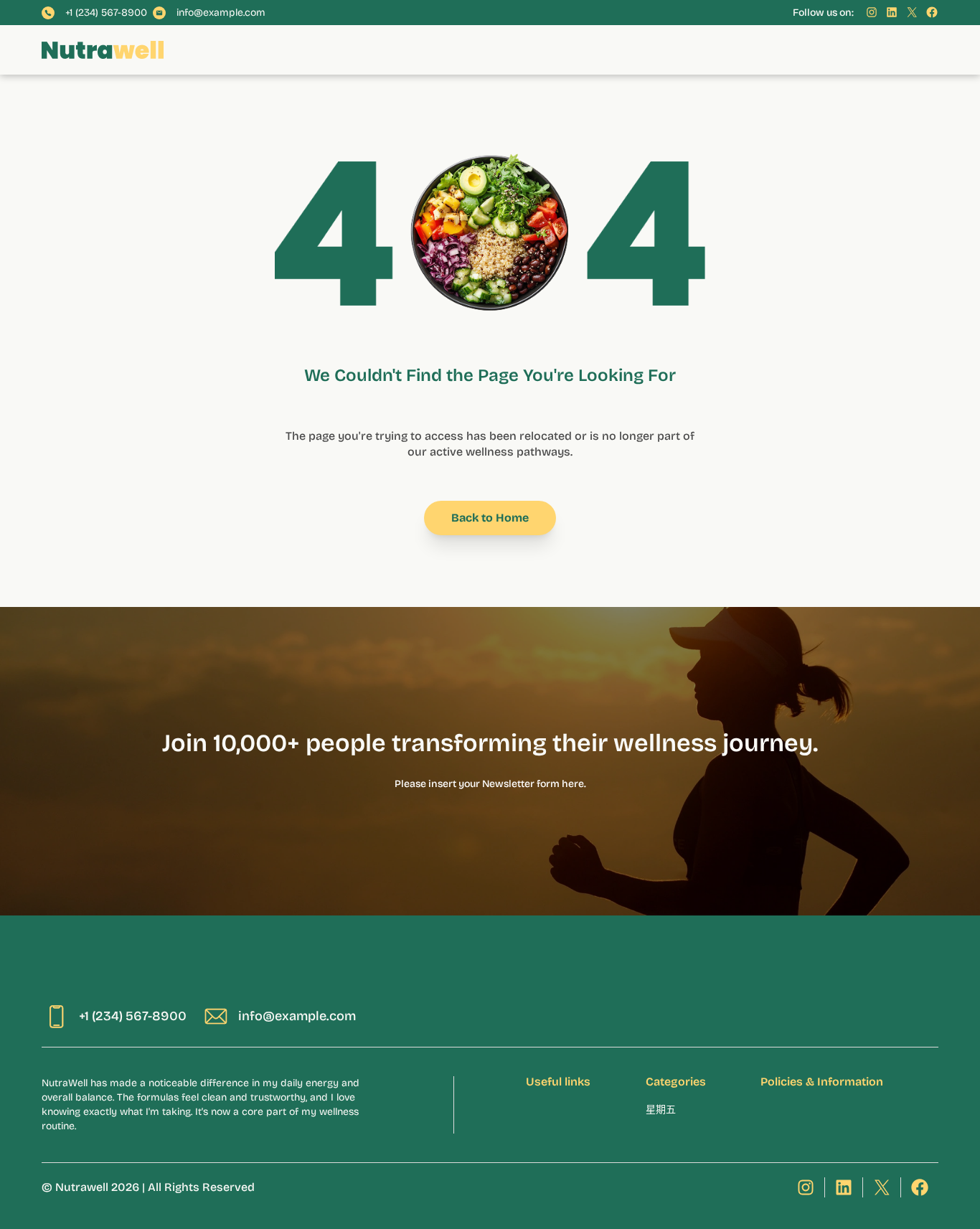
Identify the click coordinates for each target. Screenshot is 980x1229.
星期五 (661, 1109)
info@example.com (220, 13)
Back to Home (490, 517)
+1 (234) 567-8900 (106, 13)
